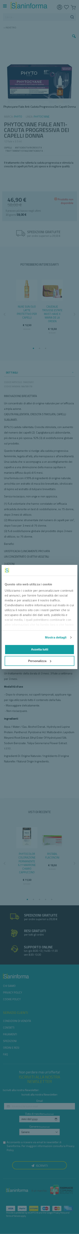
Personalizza (37, 661)
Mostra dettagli (56, 637)
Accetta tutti (39, 649)
